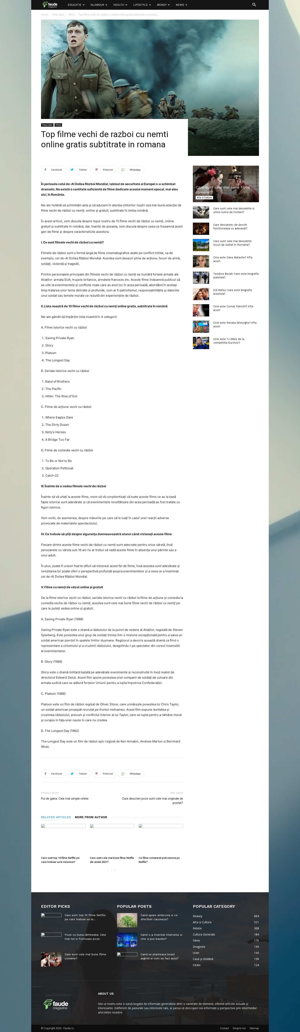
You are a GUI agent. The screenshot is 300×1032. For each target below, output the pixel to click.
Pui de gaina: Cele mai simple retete (65, 798)
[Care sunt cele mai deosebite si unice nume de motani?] (201, 212)
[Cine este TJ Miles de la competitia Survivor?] (201, 343)
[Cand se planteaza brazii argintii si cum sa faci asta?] (127, 959)
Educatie (74, 4)
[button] (254, 5)
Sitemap (254, 1028)
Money (162, 4)
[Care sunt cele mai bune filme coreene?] (226, 184)
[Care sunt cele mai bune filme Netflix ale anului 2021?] (112, 839)
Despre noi (239, 1028)
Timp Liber (58, 14)
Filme (71, 14)
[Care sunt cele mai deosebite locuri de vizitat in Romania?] (201, 245)
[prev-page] (108, 870)
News (180, 4)
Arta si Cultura (204, 197)
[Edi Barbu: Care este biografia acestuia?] (201, 294)
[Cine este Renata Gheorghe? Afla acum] (201, 327)
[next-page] (114, 870)
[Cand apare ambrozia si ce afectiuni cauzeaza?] (127, 920)
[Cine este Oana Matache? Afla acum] (201, 261)
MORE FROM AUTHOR (91, 817)
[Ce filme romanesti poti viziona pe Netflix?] (161, 839)
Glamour (97, 4)
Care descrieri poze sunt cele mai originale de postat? (152, 801)
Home (44, 14)
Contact (224, 1028)
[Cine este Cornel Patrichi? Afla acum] (201, 310)
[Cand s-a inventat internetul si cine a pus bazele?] (127, 940)
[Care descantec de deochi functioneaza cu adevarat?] (201, 229)
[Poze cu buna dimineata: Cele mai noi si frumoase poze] (51, 940)
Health (118, 4)
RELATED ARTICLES (56, 817)
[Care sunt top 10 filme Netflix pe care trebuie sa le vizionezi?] (63, 839)
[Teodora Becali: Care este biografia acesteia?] (201, 278)
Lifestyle (140, 4)
